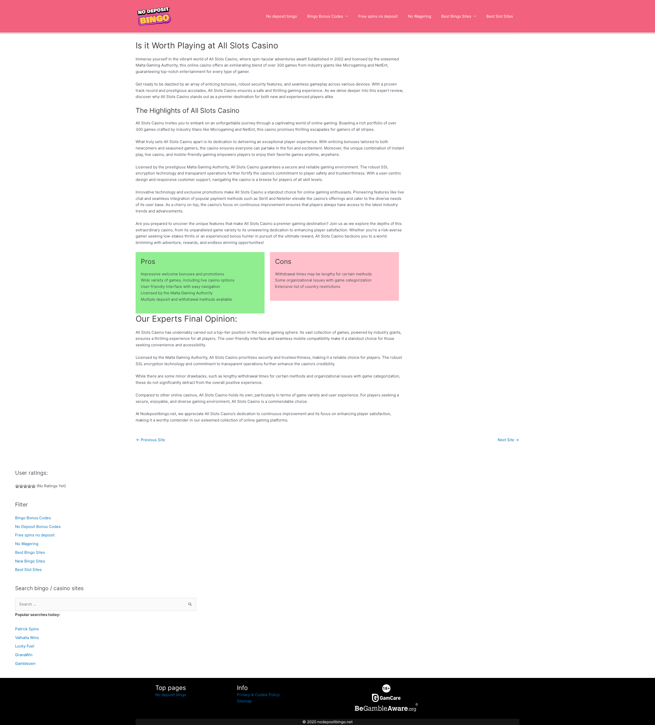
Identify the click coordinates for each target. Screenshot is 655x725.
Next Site (508, 439)
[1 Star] (17, 486)
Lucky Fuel (24, 646)
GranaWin (23, 654)
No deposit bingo (281, 16)
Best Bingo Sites (456, 16)
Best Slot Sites (499, 16)
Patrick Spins (27, 628)
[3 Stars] (25, 486)
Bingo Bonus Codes (325, 16)
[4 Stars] (29, 486)
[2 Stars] (21, 486)
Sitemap (244, 701)
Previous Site (150, 439)
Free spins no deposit (378, 16)
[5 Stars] (33, 486)
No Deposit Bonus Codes (38, 526)
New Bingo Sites (30, 561)
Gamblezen (25, 663)
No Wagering (419, 16)
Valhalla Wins (27, 637)
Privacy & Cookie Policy (258, 694)
